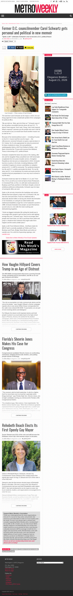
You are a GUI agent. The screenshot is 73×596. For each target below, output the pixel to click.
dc (3, 551)
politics (7, 551)
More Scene (58, 249)
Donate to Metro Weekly (22, 1)
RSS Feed (25, 594)
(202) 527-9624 (9, 569)
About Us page (9, 570)
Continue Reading (21, 329)
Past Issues (15, 594)
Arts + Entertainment (11, 23)
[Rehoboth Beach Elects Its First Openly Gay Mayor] (21, 470)
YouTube (8, 580)
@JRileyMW (28, 39)
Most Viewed (47, 103)
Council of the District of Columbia (29, 549)
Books (18, 23)
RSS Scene (16, 584)
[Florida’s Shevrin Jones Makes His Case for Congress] (21, 389)
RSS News (9, 584)
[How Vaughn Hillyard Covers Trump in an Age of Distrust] (21, 299)
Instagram (9, 582)
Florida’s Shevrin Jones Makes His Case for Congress (17, 343)
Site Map (20, 594)
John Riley (7, 39)
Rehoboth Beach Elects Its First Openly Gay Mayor (19, 427)
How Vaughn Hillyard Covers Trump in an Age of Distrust (21, 266)
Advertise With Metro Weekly (8, 1)
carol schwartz (15, 549)
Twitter (8, 577)
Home (3, 23)
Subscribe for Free (34, 1)
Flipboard (8, 578)
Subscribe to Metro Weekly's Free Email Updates (21, 237)
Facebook (9, 575)
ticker (12, 551)
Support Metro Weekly (6, 594)
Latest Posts (54, 103)
